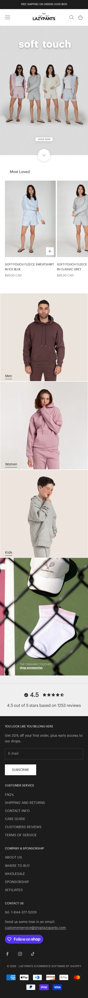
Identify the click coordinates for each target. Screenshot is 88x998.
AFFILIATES (14, 890)
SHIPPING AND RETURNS (25, 803)
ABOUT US (13, 857)
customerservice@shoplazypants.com (35, 928)
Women (11, 464)
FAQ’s (9, 795)
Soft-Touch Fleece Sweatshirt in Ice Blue (29, 267)
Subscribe (20, 770)
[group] (44, 90)
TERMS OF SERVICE (21, 835)
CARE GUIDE (15, 819)
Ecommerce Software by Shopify (57, 966)
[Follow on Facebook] (7, 953)
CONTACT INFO (17, 811)
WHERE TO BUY (17, 866)
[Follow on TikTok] (32, 953)
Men (8, 376)
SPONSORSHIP (17, 882)
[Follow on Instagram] (20, 953)
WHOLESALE (15, 874)
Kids (8, 552)
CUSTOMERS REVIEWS (23, 827)
